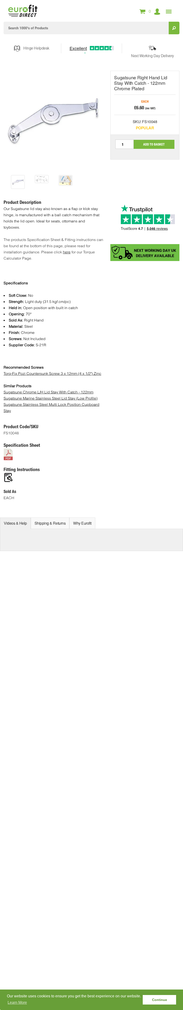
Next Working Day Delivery (152, 55)
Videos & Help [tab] (15, 523)
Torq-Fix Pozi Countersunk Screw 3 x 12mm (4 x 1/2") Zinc (52, 373)
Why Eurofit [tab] (82, 523)
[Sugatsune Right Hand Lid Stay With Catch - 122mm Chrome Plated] (17, 182)
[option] (18, 182)
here (67, 252)
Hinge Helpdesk (36, 48)
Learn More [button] (17, 1002)
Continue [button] (159, 1000)
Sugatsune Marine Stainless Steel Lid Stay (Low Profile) (50, 398)
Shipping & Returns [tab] (50, 523)
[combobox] (86, 28)
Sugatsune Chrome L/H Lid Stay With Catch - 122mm (48, 392)
